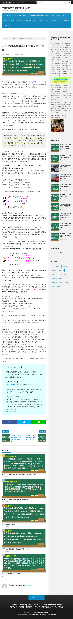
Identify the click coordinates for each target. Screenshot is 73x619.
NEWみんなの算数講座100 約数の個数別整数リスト (65, 235)
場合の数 (54, 270)
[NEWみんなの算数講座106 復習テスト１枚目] (55, 168)
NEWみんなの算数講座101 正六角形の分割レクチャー (16, 549)
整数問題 (54, 278)
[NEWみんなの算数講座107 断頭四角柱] (55, 159)
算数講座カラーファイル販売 (34, 20)
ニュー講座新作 (15, 54)
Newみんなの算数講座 (20, 15)
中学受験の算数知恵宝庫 (16, 8)
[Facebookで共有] (9, 422)
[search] (70, 2)
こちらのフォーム (11, 392)
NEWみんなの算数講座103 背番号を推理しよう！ (65, 205)
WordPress (52, 614)
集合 (53, 286)
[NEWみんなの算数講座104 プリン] (55, 198)
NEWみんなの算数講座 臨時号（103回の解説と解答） (65, 176)
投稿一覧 (28, 585)
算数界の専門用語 (9, 20)
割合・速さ (65, 266)
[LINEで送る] (38, 422)
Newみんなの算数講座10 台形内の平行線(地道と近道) (16, 499)
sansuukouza (6, 54)
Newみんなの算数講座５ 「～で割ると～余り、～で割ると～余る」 (19, 474)
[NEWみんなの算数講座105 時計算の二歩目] (55, 188)
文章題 (21, 54)
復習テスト (55, 274)
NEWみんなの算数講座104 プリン (11, 524)
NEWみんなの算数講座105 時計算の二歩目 (65, 186)
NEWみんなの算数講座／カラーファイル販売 (48, 607)
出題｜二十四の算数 (51, 20)
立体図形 (54, 282)
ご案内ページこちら (11, 411)
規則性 (60, 282)
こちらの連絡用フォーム (13, 384)
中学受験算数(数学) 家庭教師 (53, 605)
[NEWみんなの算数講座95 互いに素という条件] (42, 438)
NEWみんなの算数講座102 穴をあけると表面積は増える (65, 215)
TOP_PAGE (7, 15)
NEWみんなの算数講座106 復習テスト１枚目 (65, 166)
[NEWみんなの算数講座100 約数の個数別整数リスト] (55, 237)
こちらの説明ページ (11, 374)
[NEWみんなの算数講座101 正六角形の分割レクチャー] (55, 227)
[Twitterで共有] (24, 422)
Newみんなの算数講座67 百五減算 (11, 573)
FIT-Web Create (37, 614)
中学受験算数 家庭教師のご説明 (39, 15)
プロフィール (65, 20)
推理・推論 (63, 274)
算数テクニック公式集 (58, 15)
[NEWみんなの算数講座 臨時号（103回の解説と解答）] (55, 178)
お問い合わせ (7, 25)
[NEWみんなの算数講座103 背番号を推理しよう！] (55, 207)
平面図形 (61, 270)
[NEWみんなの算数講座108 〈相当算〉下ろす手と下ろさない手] (55, 148)
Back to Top (36, 598)
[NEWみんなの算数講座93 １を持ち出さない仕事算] (6, 438)
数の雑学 (19, 20)
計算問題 (67, 282)
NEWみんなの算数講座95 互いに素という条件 (31, 437)
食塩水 (58, 286)
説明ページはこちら (63, 85)
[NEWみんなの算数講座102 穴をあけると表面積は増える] (55, 217)
